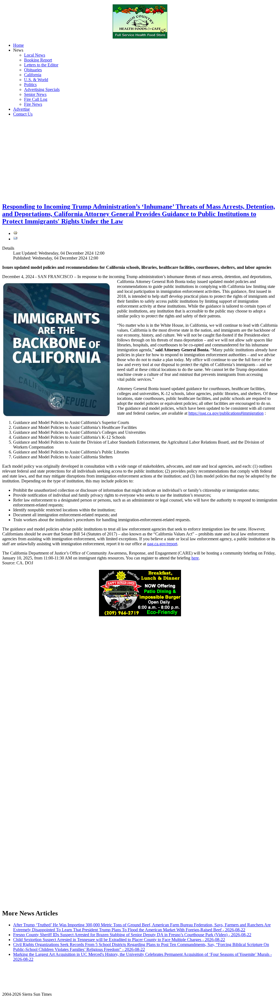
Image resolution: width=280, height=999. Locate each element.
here (195, 558)
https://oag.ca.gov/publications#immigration (226, 413)
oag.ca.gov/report (162, 543)
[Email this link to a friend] (15, 239)
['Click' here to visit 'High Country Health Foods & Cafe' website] (140, 21)
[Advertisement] (140, 159)
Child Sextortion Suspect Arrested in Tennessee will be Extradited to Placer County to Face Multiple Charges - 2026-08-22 (119, 939)
